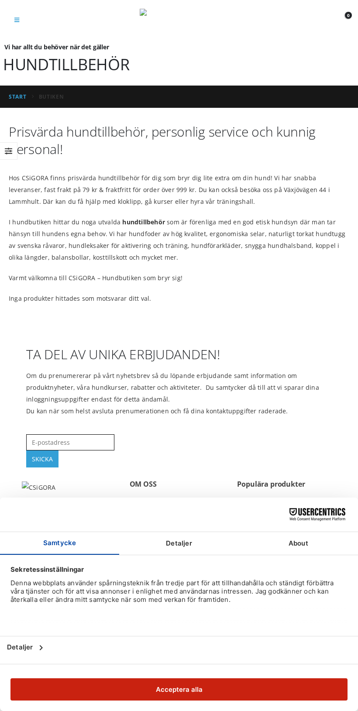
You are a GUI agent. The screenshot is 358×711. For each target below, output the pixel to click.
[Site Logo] (179, 20)
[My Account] (326, 20)
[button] (17, 19)
